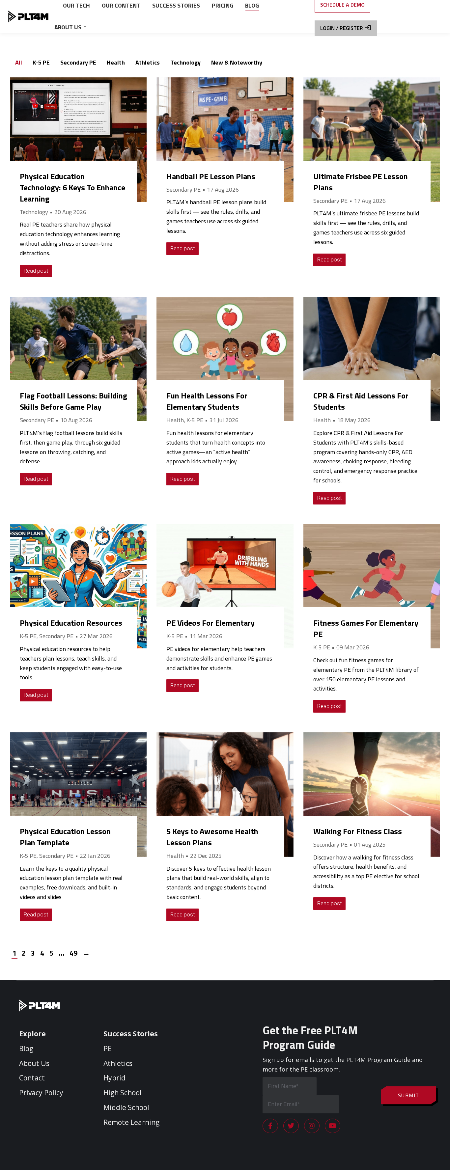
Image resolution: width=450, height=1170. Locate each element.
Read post (36, 271)
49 (73, 953)
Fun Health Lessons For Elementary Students (206, 401)
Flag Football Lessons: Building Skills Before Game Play (73, 401)
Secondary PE (78, 62)
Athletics (147, 62)
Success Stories (130, 1033)
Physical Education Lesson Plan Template (65, 836)
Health (116, 62)
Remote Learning (131, 1122)
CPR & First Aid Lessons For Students (360, 401)
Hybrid (114, 1077)
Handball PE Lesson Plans (210, 176)
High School (122, 1092)
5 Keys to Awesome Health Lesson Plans (212, 836)
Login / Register (341, 28)
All (18, 62)
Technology (185, 62)
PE (107, 1048)
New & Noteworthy (236, 62)
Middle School (126, 1107)
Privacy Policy (41, 1092)
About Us (34, 1063)
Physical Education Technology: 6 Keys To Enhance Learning (72, 187)
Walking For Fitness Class (357, 831)
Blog (26, 1048)
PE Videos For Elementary (210, 623)
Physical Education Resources (71, 623)
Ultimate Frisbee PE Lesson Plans (360, 181)
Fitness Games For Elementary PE (365, 628)
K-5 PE (41, 62)
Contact (32, 1077)
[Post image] (78, 139)
